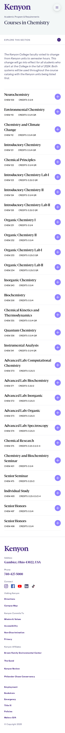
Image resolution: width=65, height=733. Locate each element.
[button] (57, 7)
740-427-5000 (13, 574)
